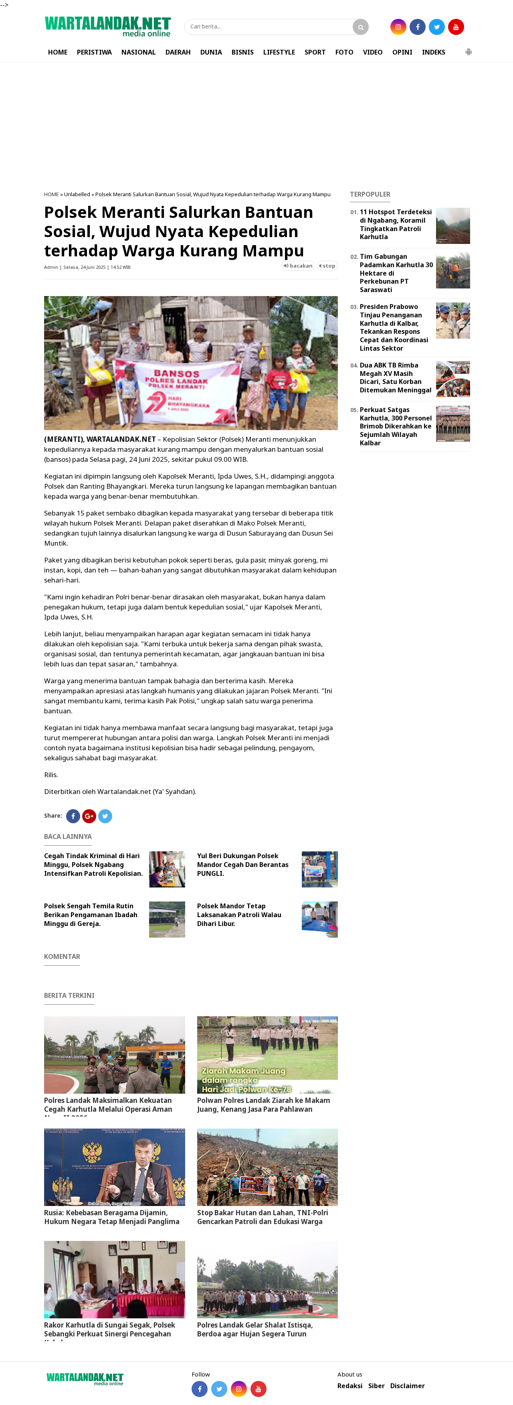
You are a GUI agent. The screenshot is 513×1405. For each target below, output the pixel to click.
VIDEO (373, 52)
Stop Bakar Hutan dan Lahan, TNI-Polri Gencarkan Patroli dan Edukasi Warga (262, 1217)
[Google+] (89, 816)
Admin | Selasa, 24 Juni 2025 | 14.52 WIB (87, 267)
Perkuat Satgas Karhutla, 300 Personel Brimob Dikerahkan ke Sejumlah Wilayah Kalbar (396, 426)
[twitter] (418, 27)
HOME (57, 52)
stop (328, 265)
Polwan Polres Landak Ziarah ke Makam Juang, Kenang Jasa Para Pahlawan (263, 1105)
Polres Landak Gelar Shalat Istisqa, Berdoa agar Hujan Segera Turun (255, 1329)
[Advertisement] (256, 126)
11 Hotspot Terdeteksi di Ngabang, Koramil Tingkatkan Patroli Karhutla (396, 224)
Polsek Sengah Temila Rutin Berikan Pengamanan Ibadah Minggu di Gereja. (90, 914)
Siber (376, 1386)
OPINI (402, 52)
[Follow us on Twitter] (219, 1389)
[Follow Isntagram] (239, 1389)
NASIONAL (138, 52)
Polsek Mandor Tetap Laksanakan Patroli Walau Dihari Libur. (239, 914)
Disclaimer (407, 1386)
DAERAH (178, 52)
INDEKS (433, 52)
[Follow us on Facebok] (200, 1389)
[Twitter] (105, 816)
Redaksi (350, 1386)
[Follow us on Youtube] (258, 1389)
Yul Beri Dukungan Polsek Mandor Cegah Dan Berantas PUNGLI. (243, 864)
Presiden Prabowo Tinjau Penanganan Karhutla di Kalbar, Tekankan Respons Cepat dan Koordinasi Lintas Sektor (394, 327)
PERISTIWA (94, 52)
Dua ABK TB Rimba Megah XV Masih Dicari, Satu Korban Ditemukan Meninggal (396, 377)
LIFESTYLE (279, 52)
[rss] (437, 27)
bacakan (301, 265)
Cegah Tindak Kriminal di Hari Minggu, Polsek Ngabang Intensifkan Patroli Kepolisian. (93, 864)
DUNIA (211, 52)
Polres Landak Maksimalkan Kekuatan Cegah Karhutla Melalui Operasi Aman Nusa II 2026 (108, 1109)
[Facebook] (73, 816)
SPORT (315, 52)
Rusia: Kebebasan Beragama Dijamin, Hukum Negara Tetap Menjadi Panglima (112, 1217)
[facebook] (398, 27)
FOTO (344, 52)
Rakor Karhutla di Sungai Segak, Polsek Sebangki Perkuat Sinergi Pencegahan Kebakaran (109, 1333)
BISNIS (243, 52)
